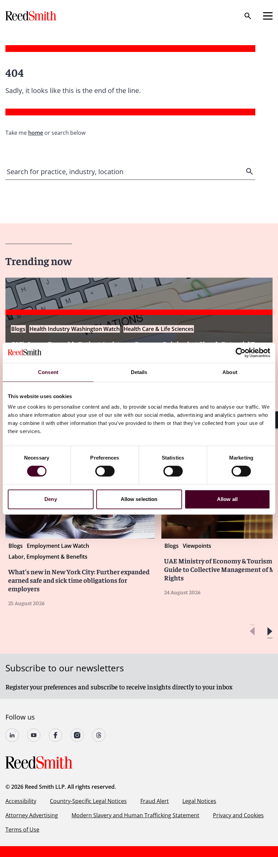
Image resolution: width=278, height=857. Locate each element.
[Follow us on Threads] (99, 735)
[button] (270, 631)
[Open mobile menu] (268, 16)
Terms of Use (22, 829)
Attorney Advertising (31, 815)
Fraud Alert (154, 801)
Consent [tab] (48, 372)
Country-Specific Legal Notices (88, 801)
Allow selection (139, 499)
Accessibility (20, 801)
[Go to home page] (31, 16)
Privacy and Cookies (238, 815)
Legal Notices (199, 801)
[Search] (247, 16)
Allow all (227, 499)
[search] (250, 171)
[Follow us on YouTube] (34, 735)
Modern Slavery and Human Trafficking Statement (135, 815)
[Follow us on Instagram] (77, 735)
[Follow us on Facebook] (55, 735)
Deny (50, 499)
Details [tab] (139, 372)
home (35, 132)
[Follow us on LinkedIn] (12, 735)
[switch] (105, 471)
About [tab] (229, 372)
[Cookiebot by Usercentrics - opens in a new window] (240, 353)
